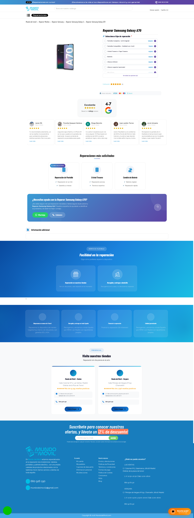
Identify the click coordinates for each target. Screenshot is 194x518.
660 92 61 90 (129, 483)
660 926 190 (37, 481)
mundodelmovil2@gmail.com (44, 488)
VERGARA (128, 489)
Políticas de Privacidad (107, 464)
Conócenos (103, 475)
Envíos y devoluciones (107, 461)
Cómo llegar (72, 409)
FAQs (100, 478)
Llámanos (58, 215)
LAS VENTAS (129, 465)
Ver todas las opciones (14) (130, 75)
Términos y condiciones (107, 467)
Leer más (32, 141)
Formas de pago (104, 470)
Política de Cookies (105, 473)
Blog (100, 481)
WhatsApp (41, 215)
